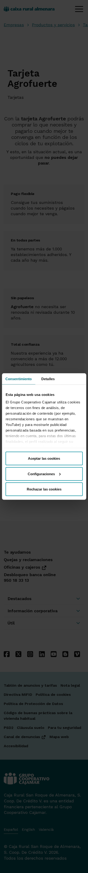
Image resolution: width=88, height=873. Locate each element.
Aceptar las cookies (44, 458)
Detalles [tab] (48, 379)
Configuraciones (41, 474)
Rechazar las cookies (44, 489)
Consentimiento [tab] (18, 379)
